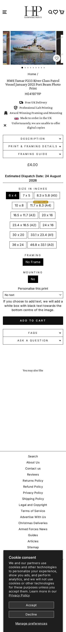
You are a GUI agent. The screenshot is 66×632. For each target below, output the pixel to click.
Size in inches (33, 188)
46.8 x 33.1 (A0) (42, 245)
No (33, 279)
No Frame (33, 262)
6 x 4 (12, 195)
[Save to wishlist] (56, 58)
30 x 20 (18, 235)
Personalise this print (33, 288)
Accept (31, 605)
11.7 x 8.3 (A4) (40, 205)
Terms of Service (33, 511)
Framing (33, 255)
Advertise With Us (33, 517)
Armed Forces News (33, 529)
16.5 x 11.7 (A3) (24, 215)
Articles (33, 541)
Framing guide (33, 154)
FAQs (33, 332)
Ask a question (33, 340)
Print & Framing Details (33, 146)
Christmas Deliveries (33, 523)
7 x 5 (26, 195)
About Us (33, 462)
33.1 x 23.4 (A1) (42, 235)
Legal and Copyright (33, 505)
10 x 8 (19, 205)
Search (33, 456)
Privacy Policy (19, 595)
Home (32, 74)
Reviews (33, 474)
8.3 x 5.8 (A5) (47, 195)
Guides (33, 535)
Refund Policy (33, 486)
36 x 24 (18, 245)
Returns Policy (33, 480)
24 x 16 (48, 225)
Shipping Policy (33, 498)
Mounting (33, 272)
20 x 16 (47, 215)
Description (33, 138)
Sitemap (33, 547)
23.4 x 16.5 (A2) (24, 225)
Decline (31, 614)
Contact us (33, 468)
